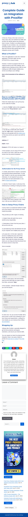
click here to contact (13, 338)
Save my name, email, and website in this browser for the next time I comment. (14, 413)
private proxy (21, 133)
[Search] (22, 424)
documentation (6, 321)
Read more (14, 375)
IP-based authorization (11, 180)
